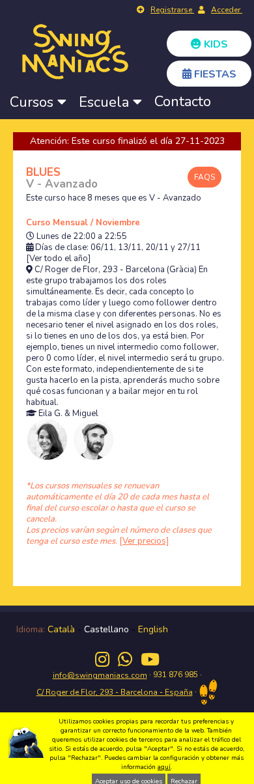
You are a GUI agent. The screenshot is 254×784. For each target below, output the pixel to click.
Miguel (85, 413)
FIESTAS (213, 74)
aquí (164, 767)
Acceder (226, 10)
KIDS (214, 44)
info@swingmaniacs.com (100, 675)
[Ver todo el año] (58, 258)
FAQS (204, 177)
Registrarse (172, 10)
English (153, 629)
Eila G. (50, 413)
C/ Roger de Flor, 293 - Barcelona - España (114, 692)
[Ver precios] (144, 541)
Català (61, 629)
